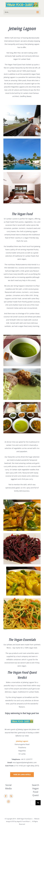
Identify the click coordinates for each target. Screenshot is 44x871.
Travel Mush (26, 821)
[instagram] (8, 801)
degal (18, 821)
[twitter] (11, 796)
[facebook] (6, 796)
